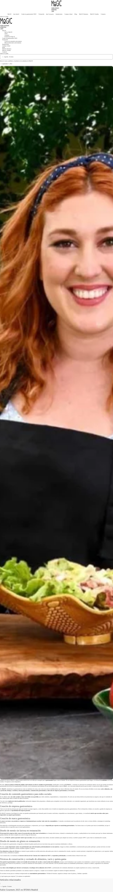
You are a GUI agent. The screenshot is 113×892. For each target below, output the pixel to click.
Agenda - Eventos (8, 57)
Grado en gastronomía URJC (9, 38)
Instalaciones (5, 44)
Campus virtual (6, 46)
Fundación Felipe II (9, 36)
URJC (6, 33)
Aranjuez (6, 35)
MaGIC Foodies (6, 50)
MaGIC (4, 30)
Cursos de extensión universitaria (13, 41)
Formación (5, 39)
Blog (3, 47)
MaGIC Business (6, 49)
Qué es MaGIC (8, 32)
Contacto (4, 52)
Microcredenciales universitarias (12, 43)
